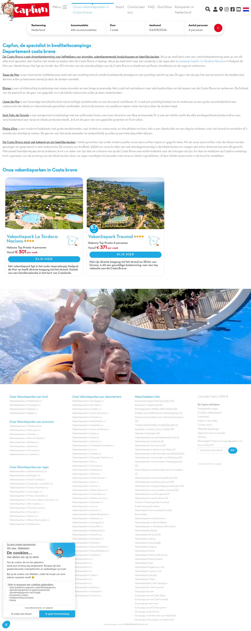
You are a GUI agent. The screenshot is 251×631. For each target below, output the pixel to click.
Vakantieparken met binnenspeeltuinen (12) (156, 478)
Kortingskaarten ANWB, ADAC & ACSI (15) (156, 409)
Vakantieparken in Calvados (86, 502)
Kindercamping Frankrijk (147, 506)
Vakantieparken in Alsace (22, 516)
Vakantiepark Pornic (145, 551)
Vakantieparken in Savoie (84, 486)
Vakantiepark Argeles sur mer (149, 567)
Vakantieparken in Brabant (22, 442)
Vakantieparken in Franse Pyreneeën (27, 488)
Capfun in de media (207, 421)
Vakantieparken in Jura (83, 506)
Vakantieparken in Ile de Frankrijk (26, 480)
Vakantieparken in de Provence (150, 518)
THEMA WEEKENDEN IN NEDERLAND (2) (156, 425)
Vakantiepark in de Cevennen (149, 587)
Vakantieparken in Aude (84, 433)
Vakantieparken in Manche (85, 535)
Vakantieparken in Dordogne (86, 401)
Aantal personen (198, 25)
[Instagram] (227, 10)
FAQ (151, 7)
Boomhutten (141, 514)
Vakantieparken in (81, 559)
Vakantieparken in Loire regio (24, 492)
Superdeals (203, 417)
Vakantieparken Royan (146, 531)
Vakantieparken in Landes (85, 409)
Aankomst (155, 25)
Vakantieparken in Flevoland (23, 450)
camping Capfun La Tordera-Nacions (201, 61)
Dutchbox (164, 7)
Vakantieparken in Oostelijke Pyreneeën (92, 445)
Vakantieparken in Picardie (22, 512)
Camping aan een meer (146, 604)
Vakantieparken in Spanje (22, 409)
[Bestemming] (221, 10)
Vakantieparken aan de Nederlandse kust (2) (157, 437)
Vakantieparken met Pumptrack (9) (152, 494)
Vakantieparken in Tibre (84, 575)
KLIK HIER (44, 259)
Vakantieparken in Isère (84, 482)
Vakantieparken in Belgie (21, 413)
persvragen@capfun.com (230, 441)
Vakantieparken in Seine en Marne (89, 429)
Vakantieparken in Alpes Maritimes (89, 514)
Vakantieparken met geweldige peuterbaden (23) (159, 486)
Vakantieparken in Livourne (86, 596)
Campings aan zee (144, 591)
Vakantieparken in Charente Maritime (91, 458)
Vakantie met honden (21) (147, 433)
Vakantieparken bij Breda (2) (149, 441)
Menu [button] (57, 7)
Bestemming (38, 25)
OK (233, 450)
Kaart (120, 7)
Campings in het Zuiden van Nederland (154, 620)
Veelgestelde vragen (208, 409)
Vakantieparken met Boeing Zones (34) (154, 482)
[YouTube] (239, 10)
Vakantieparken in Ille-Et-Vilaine (87, 421)
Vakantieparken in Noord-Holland (89, 547)
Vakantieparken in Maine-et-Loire (88, 498)
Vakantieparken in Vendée (85, 454)
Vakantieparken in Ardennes (86, 518)
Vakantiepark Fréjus (145, 579)
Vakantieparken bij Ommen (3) (150, 445)
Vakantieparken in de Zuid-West (150, 523)
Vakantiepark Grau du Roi (148, 535)
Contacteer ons (136, 9)
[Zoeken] (218, 28)
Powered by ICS (206, 445)
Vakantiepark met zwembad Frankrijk (153, 510)
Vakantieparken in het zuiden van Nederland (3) (158, 458)
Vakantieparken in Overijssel (23, 430)
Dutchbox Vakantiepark (209, 413)
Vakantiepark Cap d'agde (148, 543)
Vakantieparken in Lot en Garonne (89, 413)
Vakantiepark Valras (145, 539)
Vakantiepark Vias (144, 563)
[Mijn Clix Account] (215, 10)
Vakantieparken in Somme (85, 510)
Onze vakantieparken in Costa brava (91, 9)
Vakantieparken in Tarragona (86, 523)
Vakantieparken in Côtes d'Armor (88, 490)
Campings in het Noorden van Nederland (155, 616)
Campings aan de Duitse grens (150, 608)
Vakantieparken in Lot (83, 450)
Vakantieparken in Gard (84, 437)
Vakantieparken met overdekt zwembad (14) (156, 490)
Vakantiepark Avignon (146, 547)
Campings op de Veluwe (147, 612)
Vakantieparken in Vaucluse (86, 466)
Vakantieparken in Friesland (23, 454)
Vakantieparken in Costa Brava (87, 494)
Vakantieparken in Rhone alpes (24, 504)
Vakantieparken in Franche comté (26, 508)
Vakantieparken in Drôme (85, 474)
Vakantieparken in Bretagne (23, 475)
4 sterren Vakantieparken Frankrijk (152, 502)
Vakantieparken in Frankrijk (23, 405)
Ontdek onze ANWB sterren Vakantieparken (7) (158, 413)
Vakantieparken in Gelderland (24, 426)
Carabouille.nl (205, 425)
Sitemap (202, 437)
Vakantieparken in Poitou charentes (27, 496)
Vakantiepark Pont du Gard (148, 559)
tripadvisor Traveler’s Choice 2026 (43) (154, 429)
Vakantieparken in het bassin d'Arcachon (155, 526)
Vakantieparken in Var (83, 462)
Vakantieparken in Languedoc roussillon (29, 484)
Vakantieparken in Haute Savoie (88, 478)
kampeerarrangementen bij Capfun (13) (154, 401)
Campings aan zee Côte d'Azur (150, 596)
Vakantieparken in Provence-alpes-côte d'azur (32, 500)
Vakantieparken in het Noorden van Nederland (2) (159, 454)
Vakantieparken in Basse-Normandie (27, 520)
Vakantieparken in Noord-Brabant (89, 551)
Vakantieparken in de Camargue (151, 583)
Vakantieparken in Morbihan (86, 425)
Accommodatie (79, 25)
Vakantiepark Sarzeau (146, 575)
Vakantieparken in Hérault (85, 441)
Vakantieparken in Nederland (24, 401)
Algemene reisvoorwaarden (212, 433)
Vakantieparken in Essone (85, 587)
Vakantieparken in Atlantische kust (26, 471)
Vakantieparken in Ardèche (85, 470)
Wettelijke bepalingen (208, 429)
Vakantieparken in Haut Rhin (86, 526)
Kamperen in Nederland (184, 9)
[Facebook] (233, 10)
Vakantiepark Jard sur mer (148, 571)
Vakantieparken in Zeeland (22, 446)
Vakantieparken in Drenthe (22, 434)
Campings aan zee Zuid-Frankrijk (151, 599)
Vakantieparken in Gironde (85, 405)
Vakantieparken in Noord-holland (26, 438)
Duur (113, 25)
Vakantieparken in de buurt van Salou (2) (155, 450)
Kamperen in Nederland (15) (149, 405)
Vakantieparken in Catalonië (23, 524)
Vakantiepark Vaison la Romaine (151, 555)
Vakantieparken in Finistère (85, 417)
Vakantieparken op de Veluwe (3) (151, 498)
